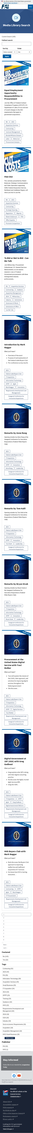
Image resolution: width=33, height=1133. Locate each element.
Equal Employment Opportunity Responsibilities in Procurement (13, 94)
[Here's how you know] (16, 2)
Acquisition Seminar (12, 125)
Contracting (9, 128)
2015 (12, 122)
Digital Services (18, 709)
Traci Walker (10, 713)
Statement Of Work (12, 303)
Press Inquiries (9, 1082)
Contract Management (13, 132)
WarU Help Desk (6, 1080)
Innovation (21, 387)
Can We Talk (9, 310)
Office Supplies (10, 220)
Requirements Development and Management (16, 392)
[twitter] (14, 1075)
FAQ (3, 1082)
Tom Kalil (9, 544)
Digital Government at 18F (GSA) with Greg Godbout (15, 761)
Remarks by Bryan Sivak (16, 584)
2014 (7, 296)
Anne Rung (9, 468)
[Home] (14, 7)
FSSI (22, 217)
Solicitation (18, 300)
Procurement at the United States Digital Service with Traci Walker (14, 663)
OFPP (7, 384)
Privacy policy (7, 1119)
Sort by (5, 48)
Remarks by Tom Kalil (14, 508)
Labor (7, 139)
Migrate (18, 213)
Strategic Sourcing (11, 210)
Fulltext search (7, 40)
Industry (8, 300)
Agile (14, 384)
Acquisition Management (13, 293)
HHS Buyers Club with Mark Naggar (15, 853)
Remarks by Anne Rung (15, 433)
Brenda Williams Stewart (13, 135)
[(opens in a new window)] (6, 1093)
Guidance (20, 290)
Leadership (19, 468)
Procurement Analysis (13, 142)
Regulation (9, 213)
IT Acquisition (10, 377)
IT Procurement (11, 896)
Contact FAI (16, 1080)
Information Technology (13, 380)
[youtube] (19, 1075)
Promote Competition (13, 223)
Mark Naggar (10, 387)
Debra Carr (16, 139)
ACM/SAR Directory (25, 1080)
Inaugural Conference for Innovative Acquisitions (16, 397)
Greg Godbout (17, 802)
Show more (9, 1038)
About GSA (6, 1102)
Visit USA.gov (7, 1129)
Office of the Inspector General (13, 1113)
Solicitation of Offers (12, 306)
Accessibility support (10, 1104)
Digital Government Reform (14, 805)
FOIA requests (7, 1107)
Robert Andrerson (11, 217)
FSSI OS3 (8, 176)
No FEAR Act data (9, 1110)
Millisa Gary (16, 296)
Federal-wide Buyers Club (13, 374)
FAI (7, 122)
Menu (30, 7)
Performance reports (9, 1116)
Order (19, 48)
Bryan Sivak (9, 619)
